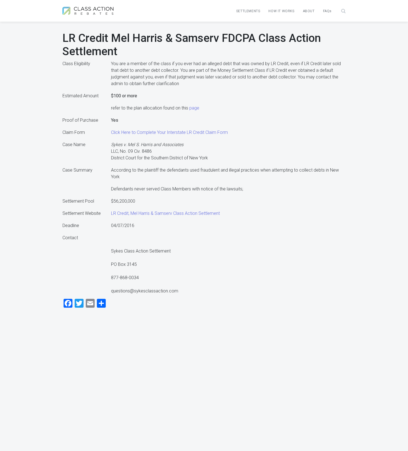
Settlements (248, 11)
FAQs (327, 11)
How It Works (281, 11)
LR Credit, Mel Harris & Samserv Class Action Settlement (165, 213)
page (194, 108)
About (309, 11)
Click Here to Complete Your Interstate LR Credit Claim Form (169, 132)
